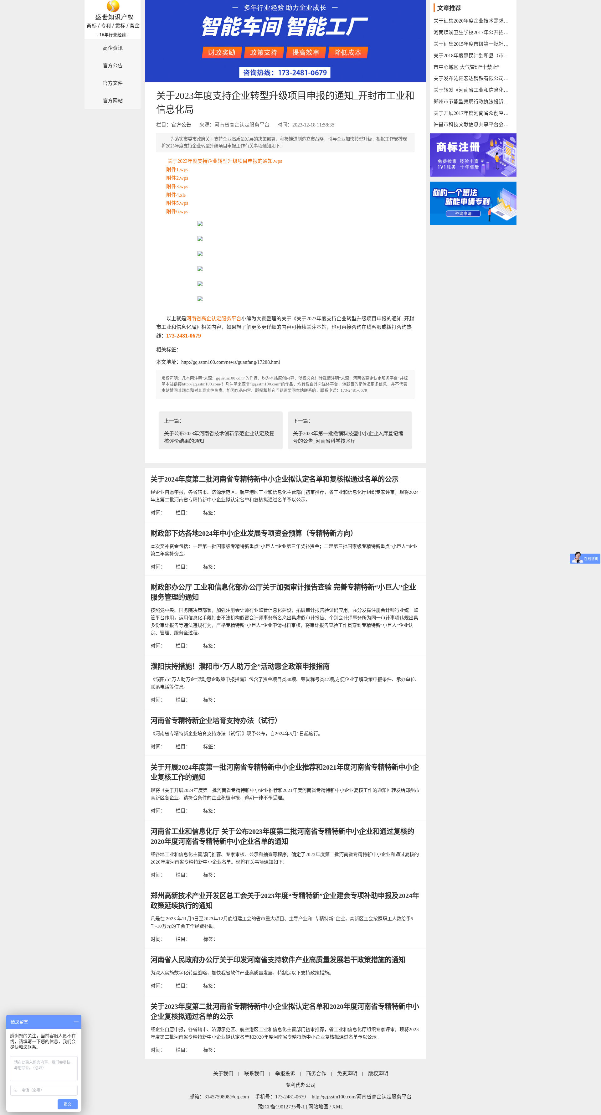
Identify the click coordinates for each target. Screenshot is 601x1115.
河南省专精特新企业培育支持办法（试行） (216, 721)
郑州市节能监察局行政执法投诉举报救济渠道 (473, 101)
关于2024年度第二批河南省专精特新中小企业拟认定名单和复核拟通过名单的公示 (274, 479)
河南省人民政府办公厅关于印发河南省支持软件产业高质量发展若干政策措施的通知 (278, 960)
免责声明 (347, 1073)
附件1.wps (177, 169)
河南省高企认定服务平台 (213, 318)
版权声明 (378, 1073)
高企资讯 (113, 48)
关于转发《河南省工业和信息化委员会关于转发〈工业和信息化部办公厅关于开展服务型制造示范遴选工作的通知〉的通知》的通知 (473, 90)
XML (337, 1106)
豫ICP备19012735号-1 (281, 1106)
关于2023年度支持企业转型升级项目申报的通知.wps (224, 161)
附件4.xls (176, 195)
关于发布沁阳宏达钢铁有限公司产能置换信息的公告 (473, 78)
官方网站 (113, 100)
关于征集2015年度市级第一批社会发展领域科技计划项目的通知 (473, 44)
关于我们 (223, 1073)
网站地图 (318, 1106)
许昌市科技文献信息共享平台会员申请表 (473, 124)
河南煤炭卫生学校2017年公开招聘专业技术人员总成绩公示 (473, 32)
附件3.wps (177, 186)
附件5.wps (177, 203)
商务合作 (316, 1073)
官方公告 (113, 65)
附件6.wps (177, 211)
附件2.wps (177, 178)
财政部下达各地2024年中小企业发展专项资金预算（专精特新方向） (254, 533)
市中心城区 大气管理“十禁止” (466, 67)
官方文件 (113, 83)
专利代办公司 (300, 1085)
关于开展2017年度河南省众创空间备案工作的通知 (473, 113)
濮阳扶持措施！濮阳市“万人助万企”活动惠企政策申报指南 (240, 666)
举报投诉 (285, 1073)
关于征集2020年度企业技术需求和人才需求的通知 (473, 20)
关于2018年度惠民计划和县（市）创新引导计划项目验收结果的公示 (473, 55)
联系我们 (254, 1073)
